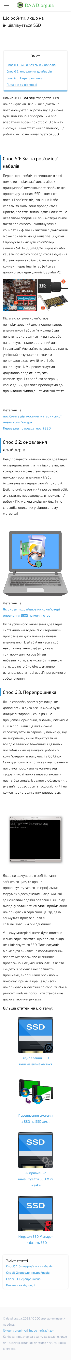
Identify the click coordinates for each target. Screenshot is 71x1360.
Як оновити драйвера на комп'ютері (31, 609)
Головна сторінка (15, 1330)
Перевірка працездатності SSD (27, 428)
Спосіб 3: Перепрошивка (25, 78)
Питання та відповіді (22, 84)
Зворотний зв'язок (41, 1330)
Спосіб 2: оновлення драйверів (29, 71)
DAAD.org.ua (38, 5)
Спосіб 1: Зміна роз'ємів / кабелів (31, 65)
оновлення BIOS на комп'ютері (27, 615)
